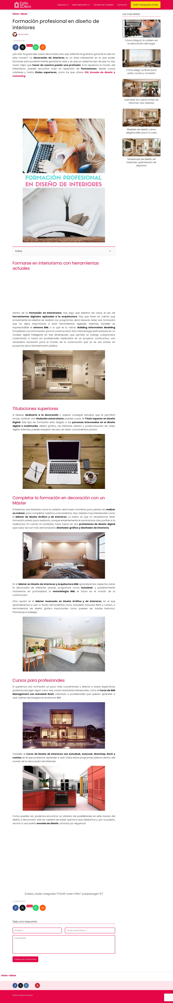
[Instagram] (26, 985)
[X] (23, 47)
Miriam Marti (23, 34)
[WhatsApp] (36, 47)
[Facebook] (16, 47)
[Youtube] (31, 985)
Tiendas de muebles (103, 4)
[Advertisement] (64, 98)
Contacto (122, 4)
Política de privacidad (23, 995)
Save (30, 45)
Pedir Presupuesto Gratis (145, 4)
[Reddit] (43, 47)
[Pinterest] (37, 985)
